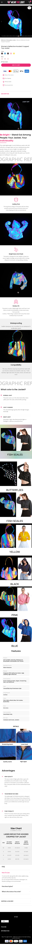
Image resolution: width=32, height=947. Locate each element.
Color (2, 51)
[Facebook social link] (15, 917)
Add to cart (16, 65)
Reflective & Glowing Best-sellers (8, 40)
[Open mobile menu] (1, 2)
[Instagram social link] (17, 917)
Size (2, 56)
